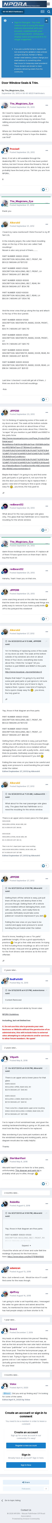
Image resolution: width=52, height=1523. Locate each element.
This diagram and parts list (27, 1170)
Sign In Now (26, 1465)
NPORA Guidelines (10, 1014)
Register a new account (26, 1445)
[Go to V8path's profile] (5, 1059)
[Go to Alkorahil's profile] (5, 224)
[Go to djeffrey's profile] (5, 1294)
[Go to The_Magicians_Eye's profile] (5, 105)
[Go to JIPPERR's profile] (5, 412)
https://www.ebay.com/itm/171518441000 (26, 1256)
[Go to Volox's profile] (5, 1386)
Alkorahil (38, 1213)
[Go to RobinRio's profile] (5, 1204)
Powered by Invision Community (26, 1519)
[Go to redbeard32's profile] (5, 506)
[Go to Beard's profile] (5, 1331)
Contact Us (26, 1510)
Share (27, 1482)
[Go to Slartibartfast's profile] (5, 1160)
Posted (22, 107)
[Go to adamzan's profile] (5, 1270)
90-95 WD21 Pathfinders (34, 93)
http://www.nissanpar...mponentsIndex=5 (23, 672)
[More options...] (47, 105)
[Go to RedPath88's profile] (5, 981)
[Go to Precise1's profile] (5, 151)
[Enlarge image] (11, 486)
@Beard (7, 1393)
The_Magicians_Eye (14, 90)
